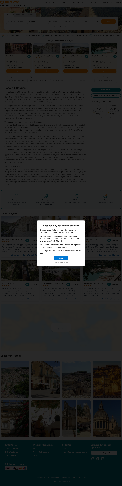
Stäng (61, 258)
